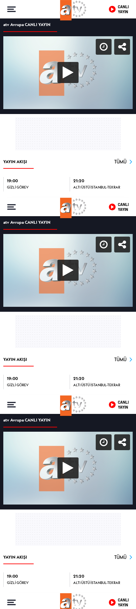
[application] (68, 304)
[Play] (68, 304)
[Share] (125, 10)
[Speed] (107, 10)
